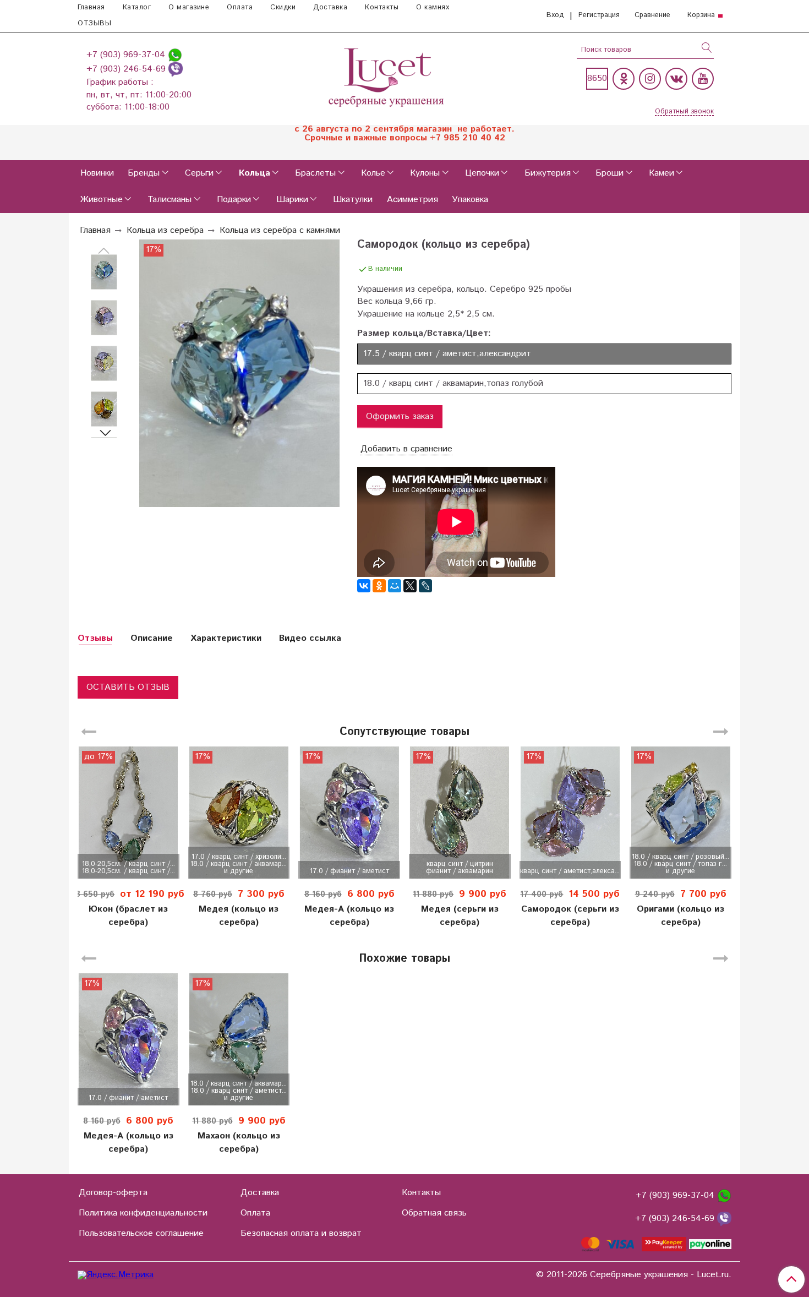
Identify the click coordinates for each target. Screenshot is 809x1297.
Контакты (381, 7)
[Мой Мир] (394, 585)
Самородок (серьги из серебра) (570, 916)
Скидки (283, 7)
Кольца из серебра (165, 230)
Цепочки (482, 173)
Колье (373, 173)
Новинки (97, 173)
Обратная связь (434, 1213)
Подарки (234, 199)
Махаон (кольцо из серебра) (239, 1143)
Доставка (330, 7)
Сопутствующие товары (404, 732)
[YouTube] (703, 79)
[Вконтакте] (676, 79)
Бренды (144, 173)
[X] (410, 585)
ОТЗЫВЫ (94, 23)
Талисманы (169, 199)
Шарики (292, 199)
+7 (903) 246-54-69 (127, 69)
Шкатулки (353, 199)
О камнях (432, 7)
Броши (609, 173)
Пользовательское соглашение (141, 1233)
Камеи (661, 173)
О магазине (188, 7)
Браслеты (315, 173)
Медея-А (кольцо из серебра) (349, 916)
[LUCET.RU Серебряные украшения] (387, 76)
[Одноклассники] (624, 79)
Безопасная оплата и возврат (301, 1233)
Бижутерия (547, 173)
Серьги (199, 173)
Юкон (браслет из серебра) (128, 916)
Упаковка (470, 199)
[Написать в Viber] (175, 69)
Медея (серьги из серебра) (460, 916)
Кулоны (425, 173)
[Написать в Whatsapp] (175, 54)
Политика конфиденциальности (143, 1213)
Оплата (240, 7)
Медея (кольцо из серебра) (238, 916)
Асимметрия (412, 199)
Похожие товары (404, 959)
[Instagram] (650, 79)
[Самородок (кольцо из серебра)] (104, 272)
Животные (101, 199)
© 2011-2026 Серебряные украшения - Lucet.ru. (633, 1275)
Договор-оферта (113, 1192)
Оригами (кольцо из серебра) (680, 916)
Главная (91, 7)
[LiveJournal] (425, 585)
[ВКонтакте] (363, 585)
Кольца (254, 173)
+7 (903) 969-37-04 (127, 54)
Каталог (137, 7)
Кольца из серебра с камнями (280, 230)
